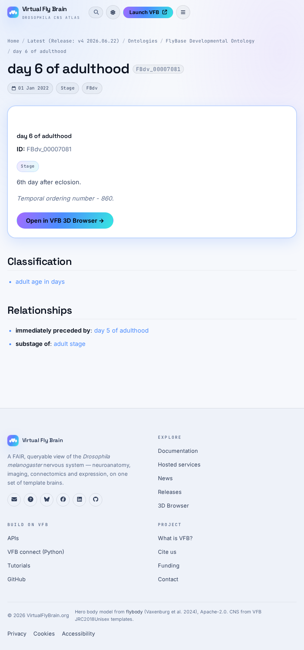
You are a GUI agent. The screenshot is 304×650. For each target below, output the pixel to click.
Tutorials (18, 565)
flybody (134, 611)
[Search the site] (96, 12)
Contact (168, 579)
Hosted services (179, 464)
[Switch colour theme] (113, 12)
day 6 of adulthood (39, 51)
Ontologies (143, 41)
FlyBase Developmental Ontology (210, 41)
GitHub (16, 579)
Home (13, 41)
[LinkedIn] (79, 499)
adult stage (70, 343)
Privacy (16, 633)
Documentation (178, 451)
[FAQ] (30, 499)
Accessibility (78, 633)
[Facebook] (63, 499)
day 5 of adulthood (121, 330)
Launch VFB (144, 12)
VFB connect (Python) (35, 552)
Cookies (44, 633)
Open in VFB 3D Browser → (65, 220)
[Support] (14, 499)
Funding (168, 565)
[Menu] (183, 12)
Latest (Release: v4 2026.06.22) (73, 41)
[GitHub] (95, 499)
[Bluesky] (46, 499)
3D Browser (173, 505)
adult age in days (40, 281)
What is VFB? (175, 538)
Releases (170, 492)
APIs (13, 538)
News (165, 478)
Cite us (167, 552)
